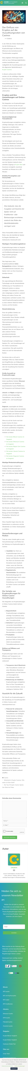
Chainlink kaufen (8, 1026)
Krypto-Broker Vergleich (10, 1040)
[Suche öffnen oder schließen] (26, 3)
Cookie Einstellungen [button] (20, 1066)
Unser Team (6, 1054)
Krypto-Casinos (7, 69)
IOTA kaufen (6, 1018)
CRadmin (9, 38)
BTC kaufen (6, 991)
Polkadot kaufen (7, 1022)
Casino (6, 778)
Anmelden (14, 932)
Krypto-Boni (18, 164)
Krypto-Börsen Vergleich (10, 1036)
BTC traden (6, 1000)
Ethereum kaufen (8, 1013)
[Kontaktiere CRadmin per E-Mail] (14, 870)
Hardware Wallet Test (9, 1044)
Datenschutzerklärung (9, 1058)
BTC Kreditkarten (8, 1004)
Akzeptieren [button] (14, 1068)
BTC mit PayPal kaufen (9, 996)
